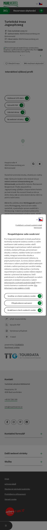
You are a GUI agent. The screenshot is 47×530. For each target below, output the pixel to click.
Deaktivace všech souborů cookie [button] (21, 310)
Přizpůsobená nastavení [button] (21, 303)
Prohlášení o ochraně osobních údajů (29, 225)
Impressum (38, 227)
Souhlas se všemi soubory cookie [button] (22, 296)
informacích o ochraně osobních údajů (19, 282)
